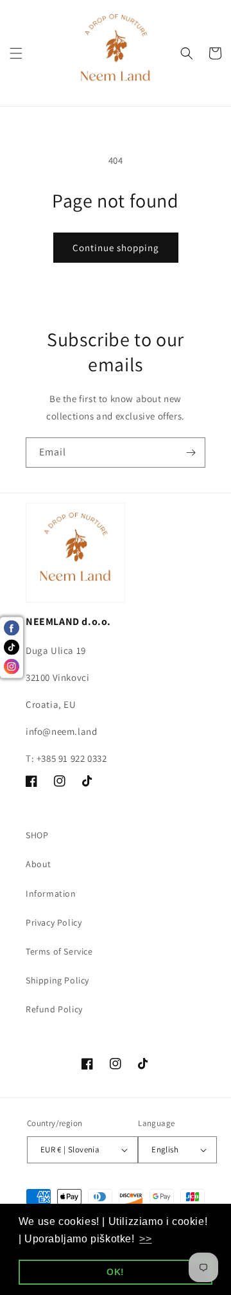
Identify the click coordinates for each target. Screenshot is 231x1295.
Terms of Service (59, 951)
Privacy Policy (53, 922)
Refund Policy (54, 1009)
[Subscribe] (190, 452)
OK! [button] (115, 1272)
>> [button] (145, 1238)
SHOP (37, 835)
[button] (16, 53)
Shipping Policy (57, 980)
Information (51, 893)
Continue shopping (116, 248)
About (38, 864)
